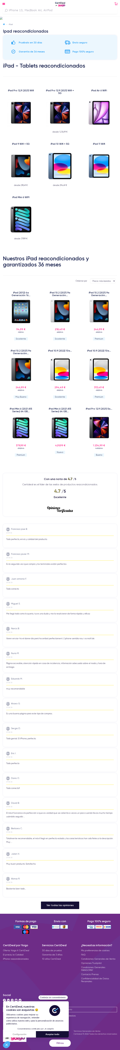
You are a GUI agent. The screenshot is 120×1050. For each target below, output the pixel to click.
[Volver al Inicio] (4, 24)
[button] (60, 18)
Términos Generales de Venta (87, 1031)
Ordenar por (81, 281)
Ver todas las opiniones (60, 905)
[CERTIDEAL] (60, 4)
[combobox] (60, 10)
